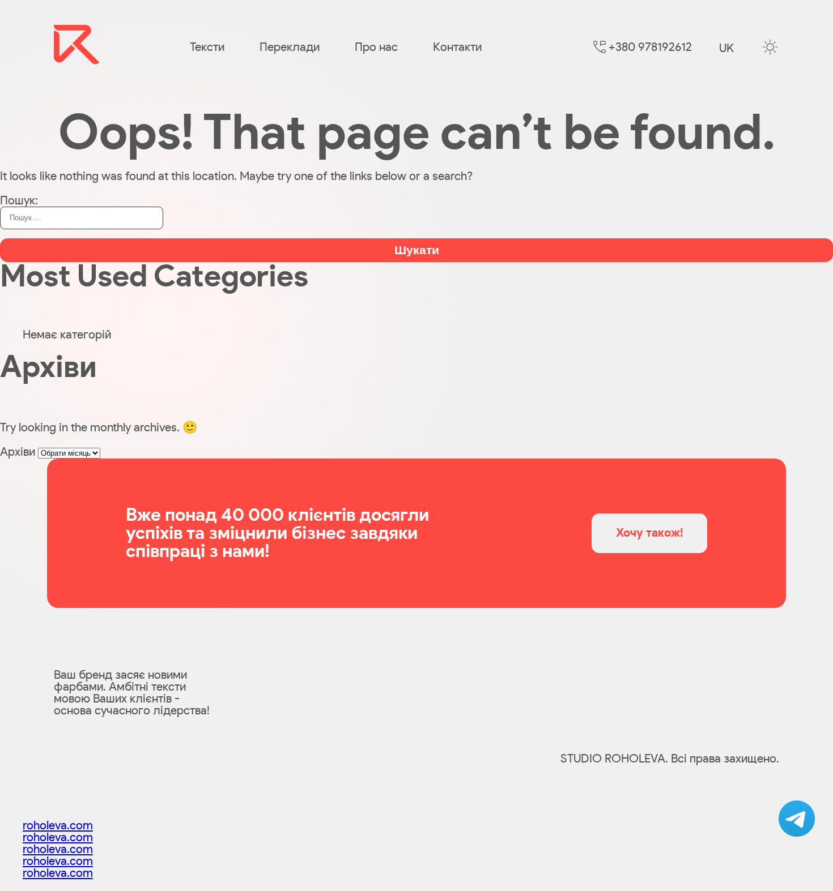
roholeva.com (58, 826)
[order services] (797, 818)
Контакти (457, 47)
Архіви (17, 452)
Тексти (207, 47)
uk (726, 48)
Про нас (376, 47)
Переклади (290, 47)
